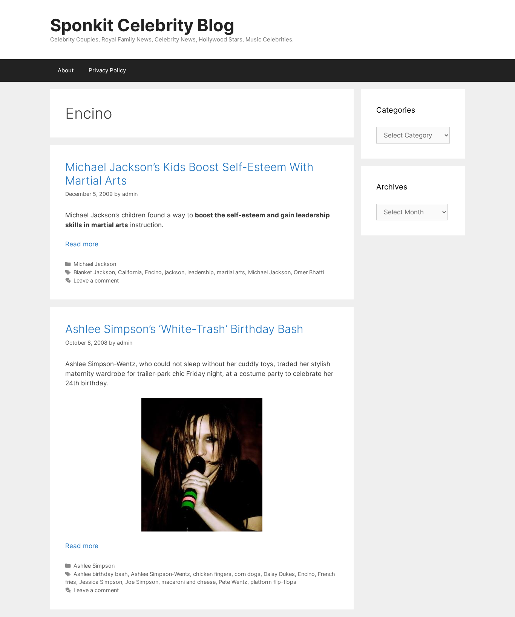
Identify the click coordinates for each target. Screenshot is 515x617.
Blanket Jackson (94, 272)
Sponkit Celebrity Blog (142, 25)
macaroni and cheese (188, 582)
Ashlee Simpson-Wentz (160, 574)
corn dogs (248, 574)
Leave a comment (96, 280)
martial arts (231, 272)
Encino (153, 272)
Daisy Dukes (279, 574)
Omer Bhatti (309, 272)
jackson (174, 272)
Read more (81, 244)
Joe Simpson (141, 582)
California (130, 272)
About (66, 70)
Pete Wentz (233, 582)
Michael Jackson (95, 264)
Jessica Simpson (100, 582)
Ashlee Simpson (94, 565)
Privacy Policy (107, 70)
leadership (200, 272)
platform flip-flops (273, 582)
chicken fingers (212, 574)
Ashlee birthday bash (101, 574)
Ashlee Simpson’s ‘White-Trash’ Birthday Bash (184, 329)
